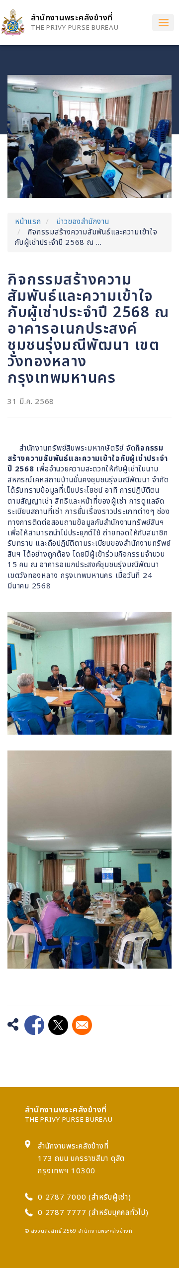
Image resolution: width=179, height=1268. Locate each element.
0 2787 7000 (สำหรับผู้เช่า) (84, 1197)
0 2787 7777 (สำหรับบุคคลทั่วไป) (93, 1212)
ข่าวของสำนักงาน (83, 222)
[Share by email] (82, 1025)
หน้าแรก (28, 222)
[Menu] (163, 22)
